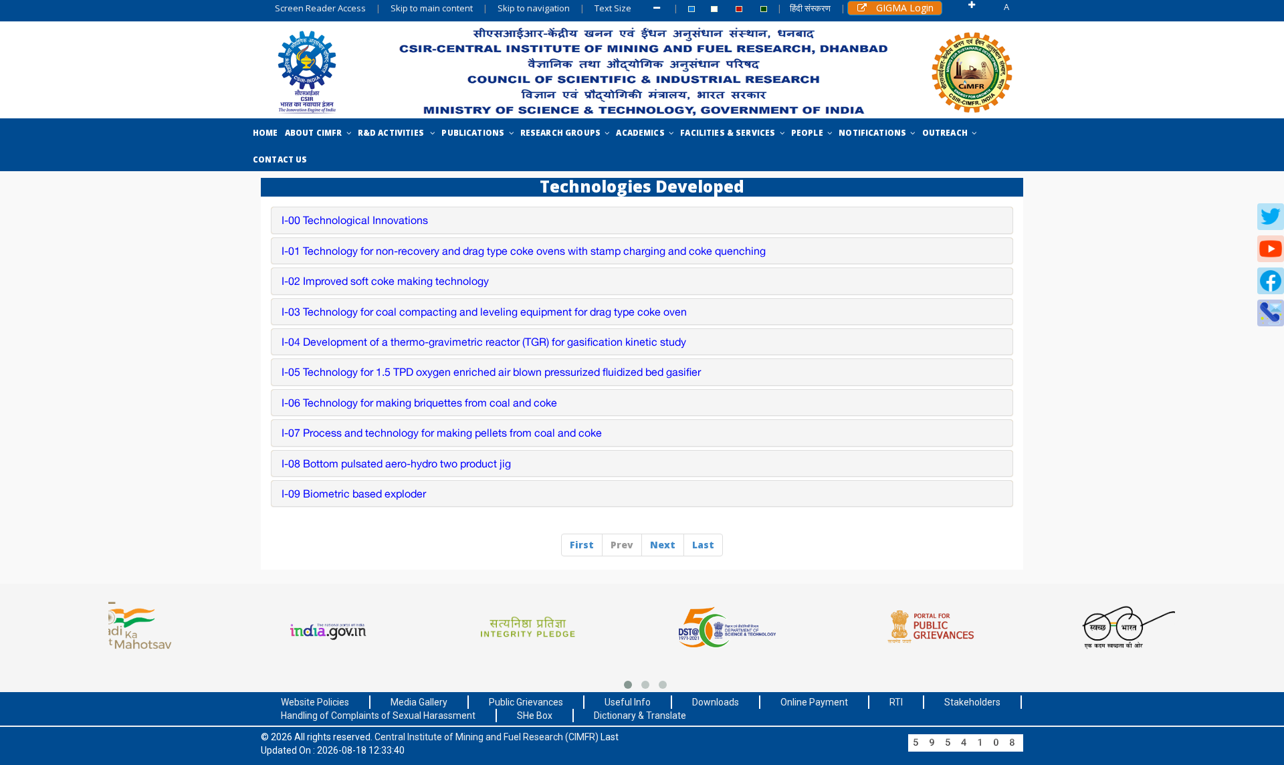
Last (703, 544)
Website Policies (315, 702)
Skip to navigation (534, 8)
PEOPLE (809, 133)
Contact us (280, 159)
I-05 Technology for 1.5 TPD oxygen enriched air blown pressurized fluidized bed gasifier (491, 372)
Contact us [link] (1270, 313)
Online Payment (814, 702)
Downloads (715, 702)
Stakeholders (972, 702)
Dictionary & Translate (640, 715)
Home (265, 133)
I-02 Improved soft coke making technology (385, 281)
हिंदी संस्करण (810, 8)
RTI (896, 702)
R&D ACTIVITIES (394, 133)
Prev (622, 544)
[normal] (714, 9)
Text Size (615, 8)
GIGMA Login (903, 7)
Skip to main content (432, 8)
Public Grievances (526, 702)
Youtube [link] (1270, 248)
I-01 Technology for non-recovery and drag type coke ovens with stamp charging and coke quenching (524, 251)
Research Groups (562, 133)
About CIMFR (315, 133)
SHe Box (534, 715)
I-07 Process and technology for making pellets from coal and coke (442, 433)
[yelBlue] (763, 9)
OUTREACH (947, 133)
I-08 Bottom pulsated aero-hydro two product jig (396, 463)
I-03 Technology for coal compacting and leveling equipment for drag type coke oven (484, 312)
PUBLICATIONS (474, 133)
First (582, 544)
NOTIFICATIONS (874, 133)
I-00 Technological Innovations (355, 220)
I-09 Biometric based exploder (354, 493)
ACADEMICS (642, 133)
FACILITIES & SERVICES (729, 133)
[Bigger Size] (973, 9)
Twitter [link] (1270, 216)
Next (662, 544)
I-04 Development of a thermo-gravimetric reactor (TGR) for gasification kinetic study (484, 342)
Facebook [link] (1270, 280)
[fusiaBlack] (739, 9)
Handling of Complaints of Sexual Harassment (378, 715)
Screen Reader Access (320, 8)
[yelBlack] (691, 9)
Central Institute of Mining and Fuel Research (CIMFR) (487, 737)
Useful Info (628, 702)
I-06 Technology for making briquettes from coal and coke (419, 403)
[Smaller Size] (658, 8)
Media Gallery (419, 702)
